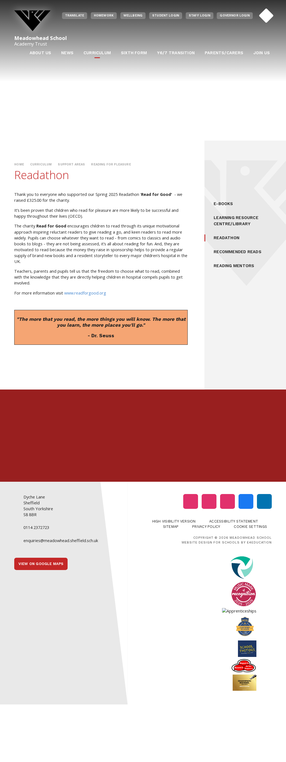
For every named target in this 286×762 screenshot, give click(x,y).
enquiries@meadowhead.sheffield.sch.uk (60, 540)
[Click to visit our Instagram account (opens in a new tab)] (190, 501)
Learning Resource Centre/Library (236, 220)
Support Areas (71, 164)
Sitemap (171, 526)
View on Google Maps (41, 564)
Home (19, 164)
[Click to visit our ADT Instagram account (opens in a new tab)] (227, 501)
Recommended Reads (237, 251)
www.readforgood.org (85, 293)
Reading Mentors (234, 265)
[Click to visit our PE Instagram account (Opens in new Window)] (209, 501)
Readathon (226, 237)
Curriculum (41, 164)
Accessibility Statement (233, 521)
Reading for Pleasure (111, 164)
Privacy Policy (206, 526)
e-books (223, 203)
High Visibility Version (174, 521)
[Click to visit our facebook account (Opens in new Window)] (246, 501)
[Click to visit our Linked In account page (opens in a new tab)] (264, 501)
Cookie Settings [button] (250, 526)
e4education (259, 542)
